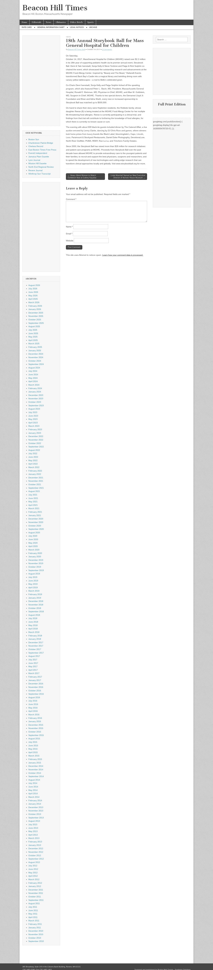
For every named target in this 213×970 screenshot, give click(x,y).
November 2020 (35, 522)
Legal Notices (77, 27)
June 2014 (33, 787)
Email (69, 233)
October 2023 (34, 402)
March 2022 (33, 467)
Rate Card (27, 27)
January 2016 (34, 721)
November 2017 (35, 646)
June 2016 (33, 704)
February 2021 (35, 512)
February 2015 (35, 759)
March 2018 (33, 632)
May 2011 (32, 914)
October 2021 (34, 484)
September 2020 (36, 529)
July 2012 (32, 865)
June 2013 (33, 828)
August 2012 (34, 862)
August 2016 (34, 697)
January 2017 (34, 680)
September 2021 (36, 488)
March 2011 (33, 920)
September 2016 (36, 694)
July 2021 (32, 495)
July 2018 (32, 618)
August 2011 (34, 903)
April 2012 (33, 876)
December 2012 (35, 848)
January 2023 (34, 433)
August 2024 (34, 368)
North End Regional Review (41, 167)
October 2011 (34, 896)
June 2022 (33, 457)
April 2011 (33, 917)
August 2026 (34, 285)
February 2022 (35, 471)
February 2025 (35, 347)
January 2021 (34, 515)
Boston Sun (33, 139)
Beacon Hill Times (54, 7)
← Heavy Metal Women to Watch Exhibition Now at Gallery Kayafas (82, 176)
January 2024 (34, 392)
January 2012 (34, 886)
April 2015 (33, 752)
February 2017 (35, 677)
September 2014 (36, 776)
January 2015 (34, 763)
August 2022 (34, 450)
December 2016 (35, 683)
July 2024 (32, 371)
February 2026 (35, 306)
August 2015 (34, 738)
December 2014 (35, 766)
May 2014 (33, 790)
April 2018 (33, 628)
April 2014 (33, 793)
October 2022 (34, 443)
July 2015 (32, 742)
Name (69, 226)
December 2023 (35, 395)
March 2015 (33, 756)
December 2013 (35, 807)
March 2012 (33, 879)
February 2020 (35, 553)
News (48, 22)
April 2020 (33, 546)
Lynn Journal (34, 160)
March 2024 (33, 385)
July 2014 (32, 783)
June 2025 (33, 333)
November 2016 (35, 687)
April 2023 (33, 422)
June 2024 (33, 374)
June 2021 (33, 498)
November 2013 (35, 810)
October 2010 (34, 938)
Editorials (36, 22)
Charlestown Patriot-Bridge (40, 143)
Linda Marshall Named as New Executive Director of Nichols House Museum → (128, 176)
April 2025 (33, 340)
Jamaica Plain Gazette (38, 156)
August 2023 (34, 409)
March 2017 (33, 673)
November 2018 (35, 604)
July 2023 (32, 412)
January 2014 (34, 804)
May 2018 (33, 625)
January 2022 (34, 474)
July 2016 (32, 701)
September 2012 (36, 859)
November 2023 (35, 398)
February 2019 (35, 594)
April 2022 (33, 464)
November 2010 (35, 934)
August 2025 (34, 326)
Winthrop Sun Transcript (39, 174)
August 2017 (34, 656)
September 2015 (36, 735)
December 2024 (35, 354)
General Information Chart (50, 27)
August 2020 (34, 532)
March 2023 (33, 426)
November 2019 (35, 563)
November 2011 (35, 893)
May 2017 (33, 666)
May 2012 (33, 872)
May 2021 (33, 501)
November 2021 (35, 481)
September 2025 (36, 323)
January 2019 (34, 598)
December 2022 (35, 436)
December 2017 (35, 642)
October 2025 (34, 319)
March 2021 (33, 508)
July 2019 (32, 577)
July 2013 (32, 824)
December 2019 (35, 560)
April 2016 (33, 711)
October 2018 (34, 608)
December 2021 (35, 477)
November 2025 (35, 316)
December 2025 (35, 313)
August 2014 (34, 780)
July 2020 (32, 536)
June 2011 (33, 910)
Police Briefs (76, 22)
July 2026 (32, 288)
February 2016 (35, 718)
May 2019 (33, 584)
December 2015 (35, 725)
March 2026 (33, 302)
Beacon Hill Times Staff (76, 49)
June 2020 (33, 539)
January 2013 (34, 845)
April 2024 (33, 381)
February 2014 (35, 800)
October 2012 (34, 855)
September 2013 (36, 817)
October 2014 (34, 773)
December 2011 (35, 890)
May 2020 (33, 543)
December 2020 (35, 519)
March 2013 (33, 838)
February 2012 (35, 883)
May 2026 (33, 295)
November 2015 (35, 728)
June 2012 (33, 869)
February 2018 (35, 635)
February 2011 (35, 924)
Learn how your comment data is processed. (122, 255)
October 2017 (34, 649)
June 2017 (33, 663)
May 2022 (33, 460)
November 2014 (35, 769)
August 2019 (34, 574)
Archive (93, 27)
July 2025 (32, 330)
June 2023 (33, 416)
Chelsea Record (35, 146)
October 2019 (34, 567)
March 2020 (33, 550)
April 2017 (33, 670)
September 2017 (36, 653)
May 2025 (33, 337)
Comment (71, 199)
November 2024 (35, 357)
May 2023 (33, 419)
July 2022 (32, 453)
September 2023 (36, 405)
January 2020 (34, 556)
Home (24, 22)
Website (69, 240)
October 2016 (34, 690)
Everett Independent (37, 153)
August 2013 (34, 821)
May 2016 (33, 708)
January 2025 (34, 350)
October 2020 (34, 526)
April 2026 (33, 299)
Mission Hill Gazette (37, 163)
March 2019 (33, 591)
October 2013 (34, 814)
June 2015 (33, 745)
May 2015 (33, 749)
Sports (90, 22)
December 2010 (35, 931)
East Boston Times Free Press (42, 150)
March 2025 (33, 343)
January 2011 (34, 927)
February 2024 (35, 388)
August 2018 (34, 615)
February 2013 (35, 841)
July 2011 (32, 907)
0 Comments (107, 49)
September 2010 (36, 941)
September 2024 (36, 364)
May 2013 (33, 831)
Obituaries (61, 22)
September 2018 (36, 611)
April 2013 (33, 835)
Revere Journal (35, 170)
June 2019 (33, 580)
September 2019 (36, 570)
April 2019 (33, 587)
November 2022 (35, 440)
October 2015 (34, 732)
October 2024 (34, 361)
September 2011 (36, 900)
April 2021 (33, 505)
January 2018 (34, 639)
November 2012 (35, 852)
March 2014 (33, 797)
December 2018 (35, 601)
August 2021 (34, 491)
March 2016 (33, 714)
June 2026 (33, 292)
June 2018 (33, 622)
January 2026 (34, 309)
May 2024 (33, 378)
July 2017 (32, 659)
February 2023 (35, 429)
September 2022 (36, 446)
